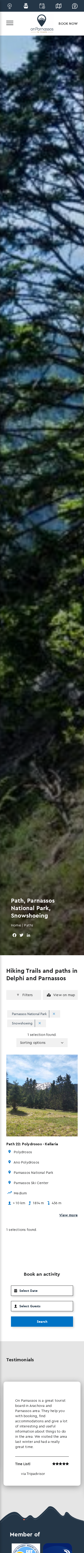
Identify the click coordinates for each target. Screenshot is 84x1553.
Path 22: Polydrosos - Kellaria (32, 1144)
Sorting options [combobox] (33, 1042)
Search (42, 1321)
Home (16, 925)
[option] (42, 1434)
